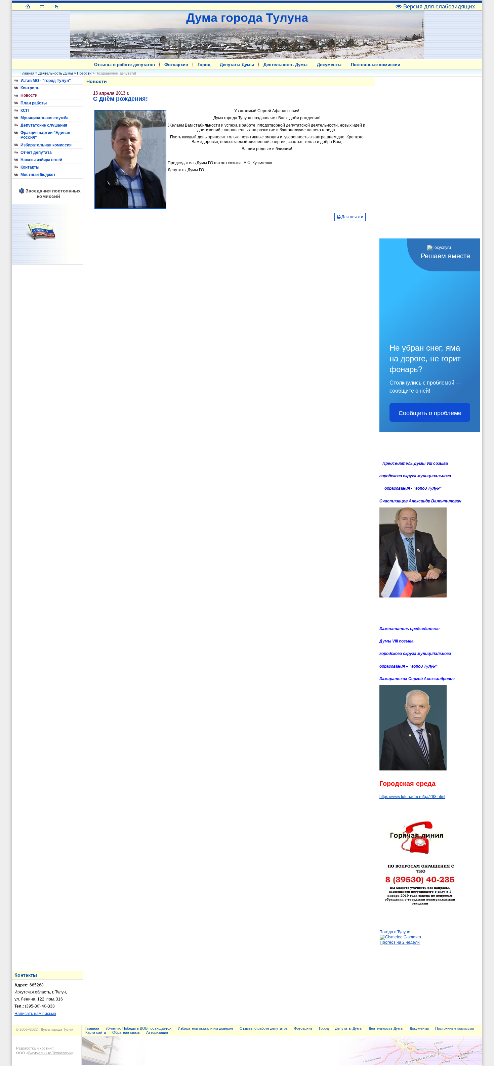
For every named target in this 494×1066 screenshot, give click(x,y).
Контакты (29, 167)
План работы (33, 103)
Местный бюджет (37, 174)
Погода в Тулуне (394, 932)
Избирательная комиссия (46, 145)
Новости (84, 73)
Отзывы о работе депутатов (124, 64)
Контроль (29, 88)
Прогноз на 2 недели (400, 942)
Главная (27, 73)
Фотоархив (176, 64)
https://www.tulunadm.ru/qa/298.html (412, 796)
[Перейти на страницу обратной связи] (42, 6)
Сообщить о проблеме (430, 412)
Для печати (351, 217)
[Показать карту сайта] (56, 6)
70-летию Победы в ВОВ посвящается (138, 1028)
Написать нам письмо (35, 1013)
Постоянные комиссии (375, 64)
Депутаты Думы (237, 64)
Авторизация (157, 1032)
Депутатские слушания (43, 125)
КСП (24, 110)
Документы (329, 64)
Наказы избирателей (41, 160)
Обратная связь (126, 1032)
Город (204, 64)
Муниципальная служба (44, 118)
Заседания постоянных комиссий (53, 193)
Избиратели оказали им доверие (205, 1028)
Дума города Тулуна (247, 18)
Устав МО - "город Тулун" (45, 80)
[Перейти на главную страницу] (28, 6)
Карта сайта (95, 1032)
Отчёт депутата (36, 152)
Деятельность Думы (285, 64)
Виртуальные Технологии (50, 1053)
